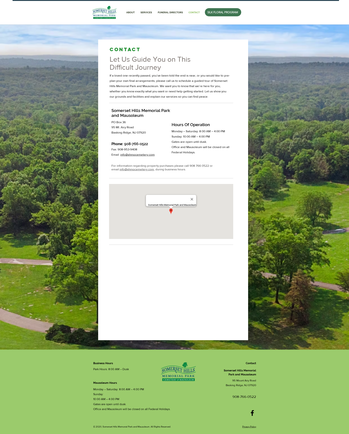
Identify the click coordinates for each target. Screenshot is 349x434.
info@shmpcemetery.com (137, 169)
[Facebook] (252, 413)
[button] (146, 12)
